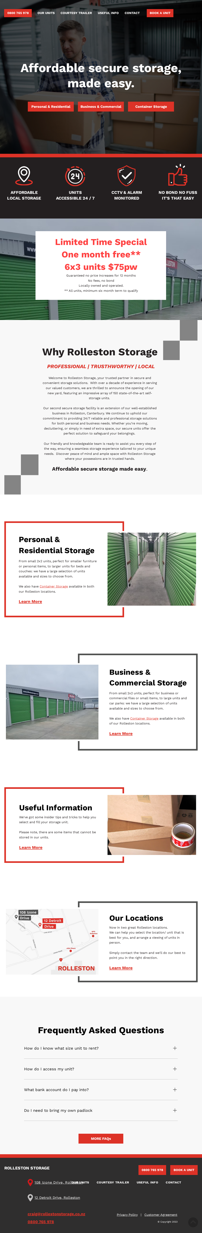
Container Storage (54, 586)
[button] (46, 13)
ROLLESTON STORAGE (27, 1167)
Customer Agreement (160, 1215)
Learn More (30, 601)
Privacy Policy (127, 1215)
